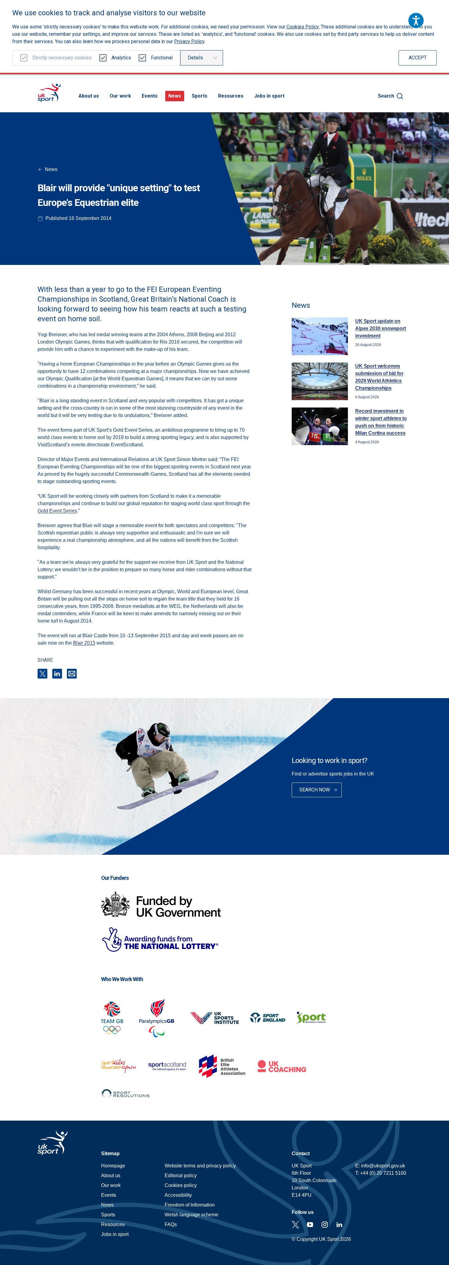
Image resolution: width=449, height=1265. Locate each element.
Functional (162, 58)
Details (195, 58)
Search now (314, 790)
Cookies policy (181, 1185)
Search (386, 96)
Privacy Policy (189, 41)
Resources (230, 96)
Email (72, 674)
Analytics (121, 58)
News (174, 96)
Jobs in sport (269, 96)
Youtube (310, 1224)
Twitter (295, 1224)
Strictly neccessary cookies (62, 58)
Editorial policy (181, 1175)
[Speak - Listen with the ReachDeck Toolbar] (416, 20)
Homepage (49, 92)
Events (150, 96)
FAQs (171, 1224)
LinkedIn (57, 674)
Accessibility (178, 1195)
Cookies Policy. (303, 27)
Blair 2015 (84, 643)
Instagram (324, 1224)
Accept (418, 58)
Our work (120, 96)
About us (88, 96)
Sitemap (110, 1153)
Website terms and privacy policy (200, 1165)
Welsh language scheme (191, 1214)
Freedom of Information (190, 1204)
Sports (199, 96)
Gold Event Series (57, 510)
